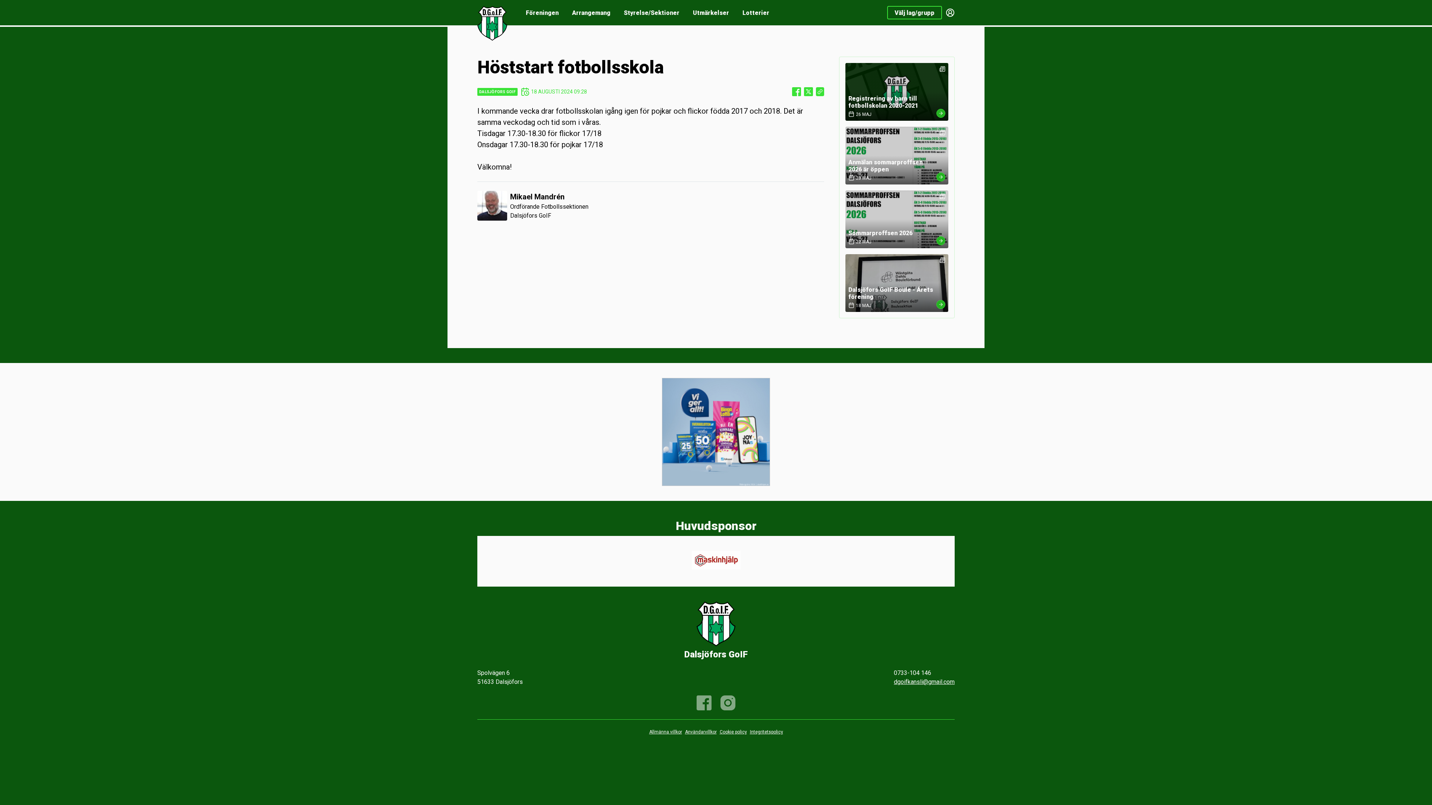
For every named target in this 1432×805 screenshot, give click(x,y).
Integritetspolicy (766, 732)
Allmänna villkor (665, 732)
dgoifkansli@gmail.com (924, 681)
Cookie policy (733, 732)
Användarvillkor (701, 732)
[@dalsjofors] (727, 702)
